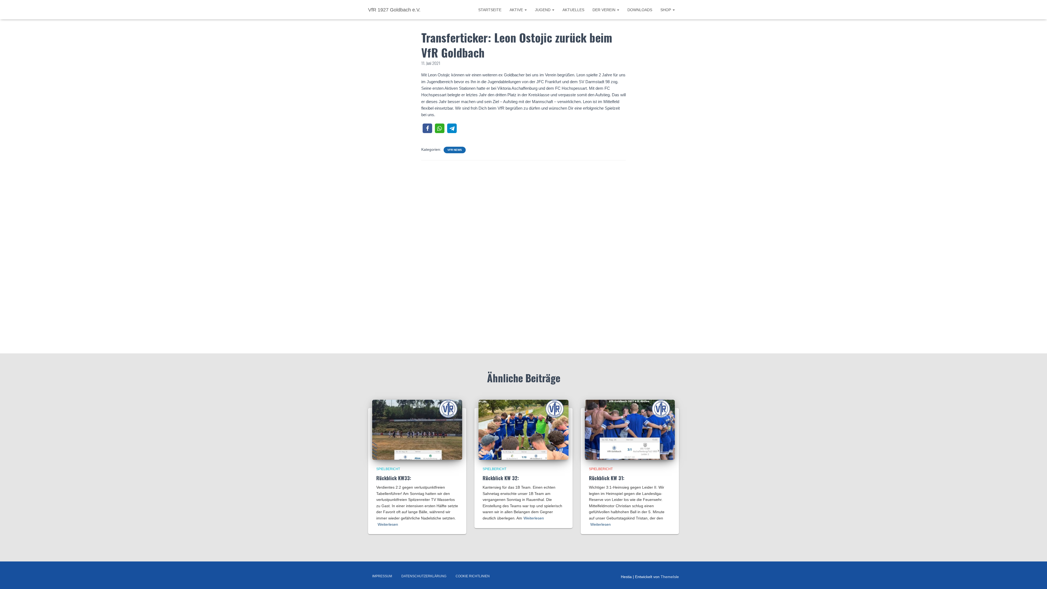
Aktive (517, 10)
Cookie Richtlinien (473, 576)
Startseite (489, 10)
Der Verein (604, 10)
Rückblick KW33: (393, 478)
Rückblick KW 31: (606, 478)
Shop (666, 10)
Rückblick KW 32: (501, 478)
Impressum (382, 576)
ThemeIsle (670, 577)
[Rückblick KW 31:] (630, 429)
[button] (427, 128)
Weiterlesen (388, 524)
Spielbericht (388, 469)
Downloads (639, 10)
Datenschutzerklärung (423, 576)
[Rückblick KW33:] (417, 429)
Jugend (543, 10)
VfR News (454, 149)
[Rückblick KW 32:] (523, 429)
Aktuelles (573, 10)
